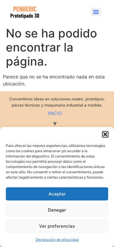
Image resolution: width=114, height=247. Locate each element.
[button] (105, 134)
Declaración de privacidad (57, 239)
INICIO (55, 113)
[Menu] (96, 12)
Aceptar (57, 194)
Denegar (57, 210)
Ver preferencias (57, 226)
